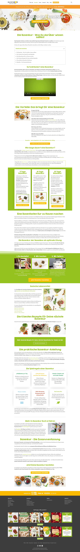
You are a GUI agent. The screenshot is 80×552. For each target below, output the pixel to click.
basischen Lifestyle (52, 119)
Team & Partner (10, 504)
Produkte (9, 502)
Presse (41, 542)
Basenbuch (18, 429)
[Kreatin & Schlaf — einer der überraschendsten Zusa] (24, 517)
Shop (51, 2)
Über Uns (31, 2)
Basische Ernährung (68, 500)
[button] (15, 328)
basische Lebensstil (35, 359)
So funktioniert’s (29, 501)
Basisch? (44, 2)
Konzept (28, 500)
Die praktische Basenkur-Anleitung (24, 60)
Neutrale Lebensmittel (19, 309)
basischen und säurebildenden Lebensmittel (25, 291)
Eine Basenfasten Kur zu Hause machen (25, 56)
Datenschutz (31, 542)
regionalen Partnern (27, 454)
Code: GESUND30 (59, 7)
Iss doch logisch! (25, 426)
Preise (40, 2)
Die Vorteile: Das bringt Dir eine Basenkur (25, 54)
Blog (48, 2)
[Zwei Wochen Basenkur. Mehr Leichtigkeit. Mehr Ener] (67, 517)
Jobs (9, 506)
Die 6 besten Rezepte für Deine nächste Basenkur (27, 58)
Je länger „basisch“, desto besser (28, 150)
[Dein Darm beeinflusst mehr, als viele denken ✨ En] (34, 517)
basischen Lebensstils (33, 357)
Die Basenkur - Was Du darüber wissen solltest (26, 52)
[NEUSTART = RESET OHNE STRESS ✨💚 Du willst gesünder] (45, 517)
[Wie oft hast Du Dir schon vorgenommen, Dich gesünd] (13, 517)
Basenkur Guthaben (30, 503)
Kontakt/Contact (53, 542)
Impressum (35, 542)
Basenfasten (24, 162)
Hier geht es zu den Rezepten (40, 343)
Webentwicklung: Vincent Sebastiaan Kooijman (40, 549)
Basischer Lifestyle (11, 501)
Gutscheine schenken (30, 504)
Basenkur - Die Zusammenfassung (24, 62)
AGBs (27, 542)
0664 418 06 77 (42, 509)
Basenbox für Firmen (46, 542)
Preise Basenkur (49, 500)
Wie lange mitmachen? (30, 502)
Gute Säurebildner (18, 311)
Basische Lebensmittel (19, 308)
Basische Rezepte (67, 502)
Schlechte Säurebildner (19, 312)
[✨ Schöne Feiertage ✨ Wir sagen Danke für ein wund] (56, 517)
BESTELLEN (55, 2)
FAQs (25, 542)
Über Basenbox (10, 500)
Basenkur (36, 2)
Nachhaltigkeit (10, 503)
